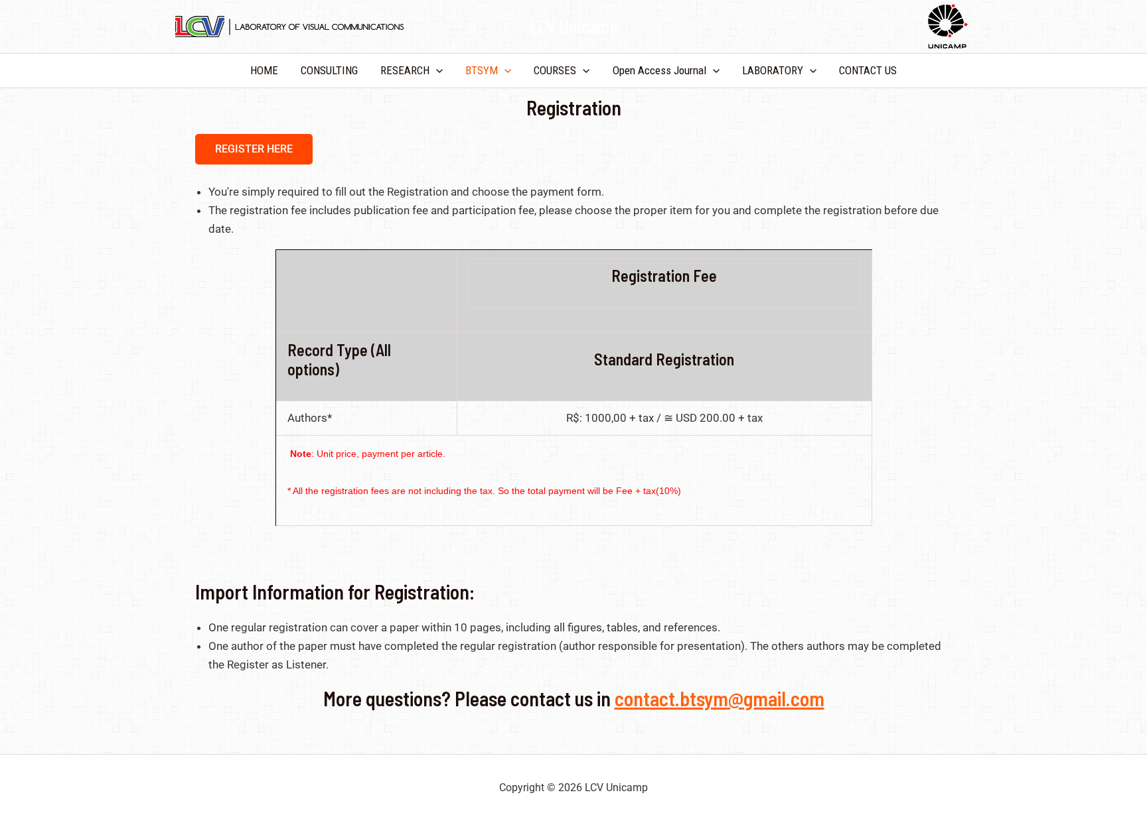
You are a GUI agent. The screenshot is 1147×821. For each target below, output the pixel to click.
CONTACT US (868, 70)
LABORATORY (772, 70)
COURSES (555, 70)
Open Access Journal (659, 70)
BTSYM (481, 70)
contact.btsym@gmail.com (719, 698)
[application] (436, 71)
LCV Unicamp (573, 26)
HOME (264, 70)
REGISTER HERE (254, 149)
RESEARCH (404, 70)
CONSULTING (329, 70)
